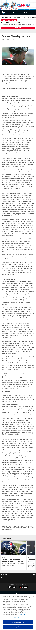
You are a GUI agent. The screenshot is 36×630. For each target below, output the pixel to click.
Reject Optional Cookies (18, 622)
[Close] (34, 20)
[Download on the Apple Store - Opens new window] (12, 587)
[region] (18, 612)
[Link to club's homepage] (3, 12)
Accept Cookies (18, 627)
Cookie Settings (18, 617)
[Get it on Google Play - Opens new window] (23, 588)
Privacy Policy (21, 614)
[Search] (30, 13)
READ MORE (18, 27)
